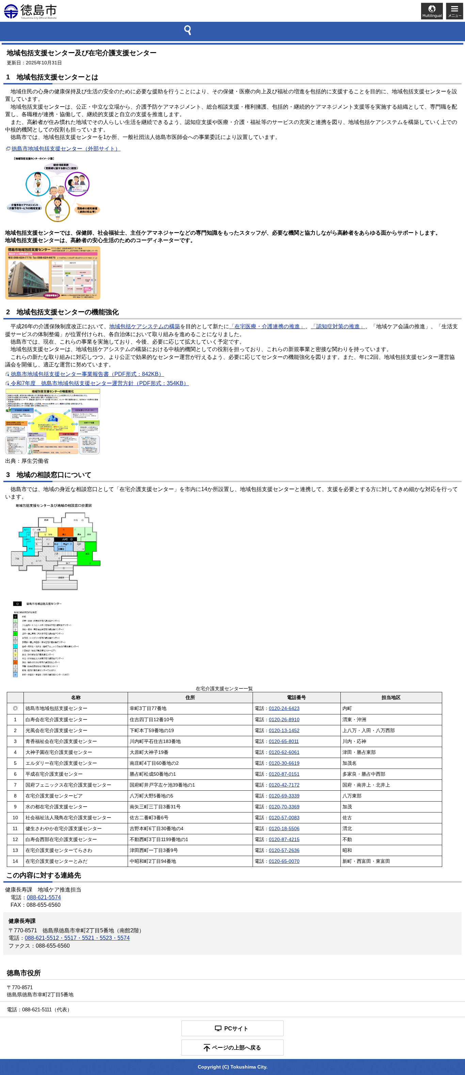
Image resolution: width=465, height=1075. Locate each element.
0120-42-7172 (284, 785)
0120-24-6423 (284, 708)
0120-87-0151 (284, 774)
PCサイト (236, 1028)
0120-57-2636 (284, 850)
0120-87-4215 (284, 839)
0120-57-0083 (284, 817)
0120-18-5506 (284, 828)
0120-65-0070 (284, 861)
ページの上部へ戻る (236, 1047)
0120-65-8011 (284, 741)
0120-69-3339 (284, 796)
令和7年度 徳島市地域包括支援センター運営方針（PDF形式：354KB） (99, 383)
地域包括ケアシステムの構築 (144, 326)
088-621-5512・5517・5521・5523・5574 (77, 938)
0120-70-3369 (284, 806)
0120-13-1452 (284, 730)
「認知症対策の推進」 (338, 326)
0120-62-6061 (284, 752)
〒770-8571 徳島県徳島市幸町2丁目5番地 (40, 990)
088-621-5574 (44, 897)
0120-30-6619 (284, 763)
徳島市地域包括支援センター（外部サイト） (66, 149)
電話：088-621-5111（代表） (39, 1009)
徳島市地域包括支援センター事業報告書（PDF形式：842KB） (87, 374)
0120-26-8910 (284, 719)
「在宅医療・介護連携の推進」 (267, 326)
